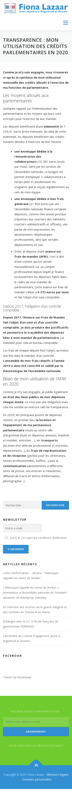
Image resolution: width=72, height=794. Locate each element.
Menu (65, 23)
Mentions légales (58, 774)
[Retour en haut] (36, 765)
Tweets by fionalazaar (17, 677)
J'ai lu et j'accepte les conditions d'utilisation (38, 538)
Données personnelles (36, 779)
